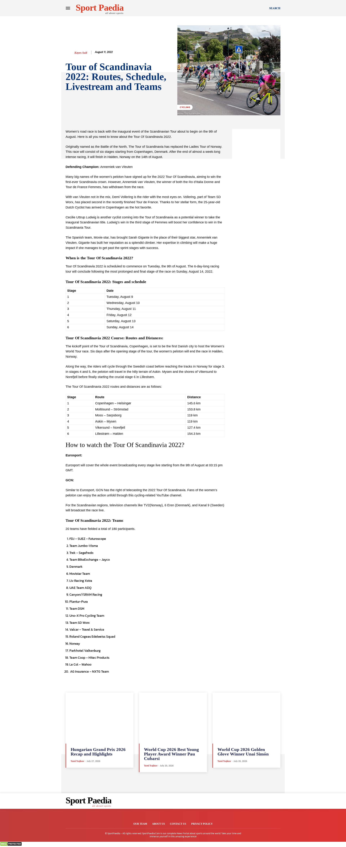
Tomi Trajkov (77, 761)
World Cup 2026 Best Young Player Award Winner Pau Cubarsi (171, 754)
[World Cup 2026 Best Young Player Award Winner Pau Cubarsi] (173, 718)
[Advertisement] (256, 183)
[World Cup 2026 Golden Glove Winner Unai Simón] (246, 718)
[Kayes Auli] (70, 52)
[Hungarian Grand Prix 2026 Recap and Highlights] (100, 718)
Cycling (185, 107)
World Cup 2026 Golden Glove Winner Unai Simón (243, 751)
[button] (274, 8)
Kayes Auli (80, 52)
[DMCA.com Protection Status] (11, 845)
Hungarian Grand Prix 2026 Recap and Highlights (98, 751)
